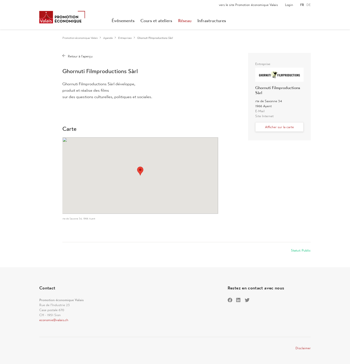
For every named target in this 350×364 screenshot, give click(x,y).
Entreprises (125, 38)
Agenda (108, 38)
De (308, 5)
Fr (302, 5)
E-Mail (260, 111)
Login (289, 5)
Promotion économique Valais (80, 38)
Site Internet (264, 116)
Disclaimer (303, 348)
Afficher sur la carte (279, 127)
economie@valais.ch (53, 320)
